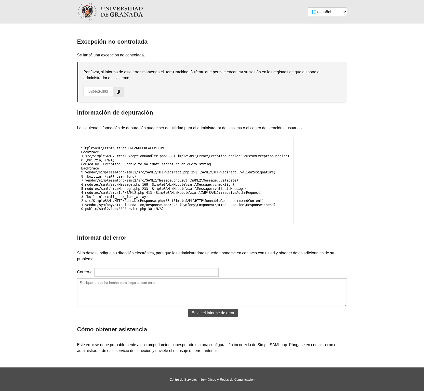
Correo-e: (85, 272)
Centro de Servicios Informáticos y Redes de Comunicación (212, 379)
